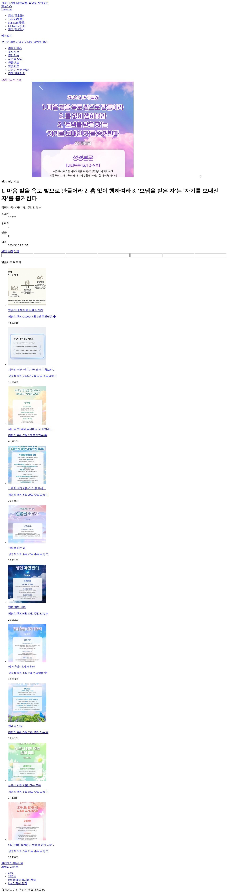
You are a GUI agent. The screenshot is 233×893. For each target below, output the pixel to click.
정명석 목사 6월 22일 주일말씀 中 (28, 554)
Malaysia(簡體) (16, 22)
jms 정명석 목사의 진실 (22, 879)
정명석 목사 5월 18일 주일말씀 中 (28, 791)
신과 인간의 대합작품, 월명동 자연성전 (24, 3)
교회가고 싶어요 (11, 79)
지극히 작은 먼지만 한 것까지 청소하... (31, 369)
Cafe (9, 6)
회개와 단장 (15, 726)
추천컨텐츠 (15, 48)
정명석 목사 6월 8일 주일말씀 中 (27, 672)
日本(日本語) (16, 15)
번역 (4, 251)
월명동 (12, 876)
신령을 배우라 (16, 547)
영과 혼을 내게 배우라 (21, 666)
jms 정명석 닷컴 (17, 883)
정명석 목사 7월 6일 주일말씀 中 (27, 435)
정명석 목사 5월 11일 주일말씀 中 (28, 851)
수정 (10, 251)
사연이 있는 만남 (18, 69)
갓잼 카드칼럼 (16, 73)
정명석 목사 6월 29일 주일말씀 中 (28, 494)
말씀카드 (13, 66)
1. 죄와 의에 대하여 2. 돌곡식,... (27, 488)
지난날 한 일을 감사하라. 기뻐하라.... (30, 429)
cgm (10, 872)
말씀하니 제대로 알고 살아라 (25, 310)
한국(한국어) (16, 29)
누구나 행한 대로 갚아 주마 (24, 785)
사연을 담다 (15, 59)
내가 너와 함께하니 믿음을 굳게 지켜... (31, 844)
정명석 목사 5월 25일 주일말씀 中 (28, 732)
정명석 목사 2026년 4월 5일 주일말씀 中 (32, 316)
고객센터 (6, 863)
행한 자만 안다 (17, 607)
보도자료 (13, 51)
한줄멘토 (13, 62)
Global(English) (16, 26)
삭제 (16, 251)
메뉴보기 (6, 35)
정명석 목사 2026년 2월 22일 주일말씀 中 (32, 375)
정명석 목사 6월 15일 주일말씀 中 (28, 613)
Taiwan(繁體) (15, 19)
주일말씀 (13, 55)
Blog (4, 6)
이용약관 (17, 863)
